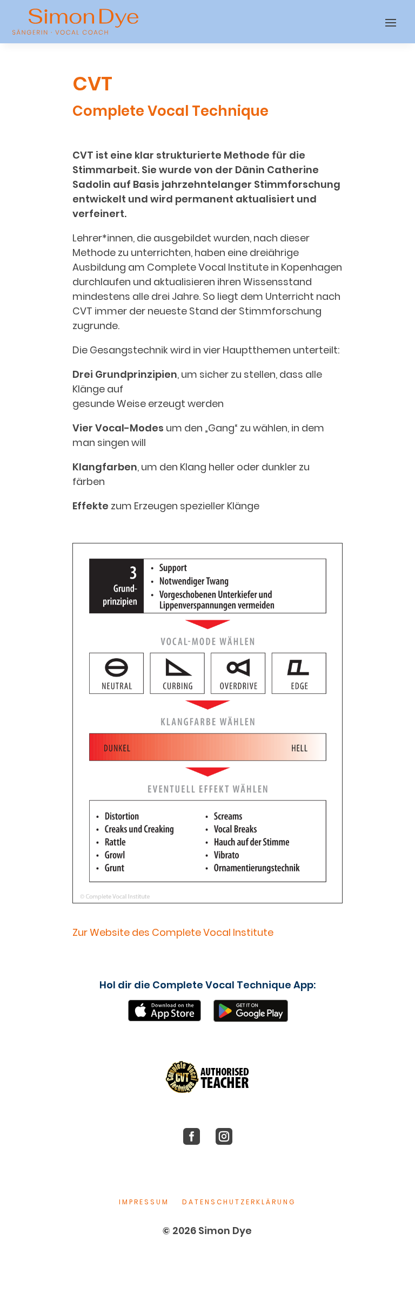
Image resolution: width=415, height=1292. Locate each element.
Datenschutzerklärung (239, 1201)
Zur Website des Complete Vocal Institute (172, 932)
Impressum (144, 1201)
